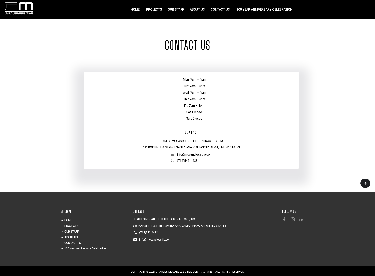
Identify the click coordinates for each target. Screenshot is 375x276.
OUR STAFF (176, 9)
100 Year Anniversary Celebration (264, 9)
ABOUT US (197, 9)
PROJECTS (154, 9)
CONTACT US (221, 9)
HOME (135, 9)
